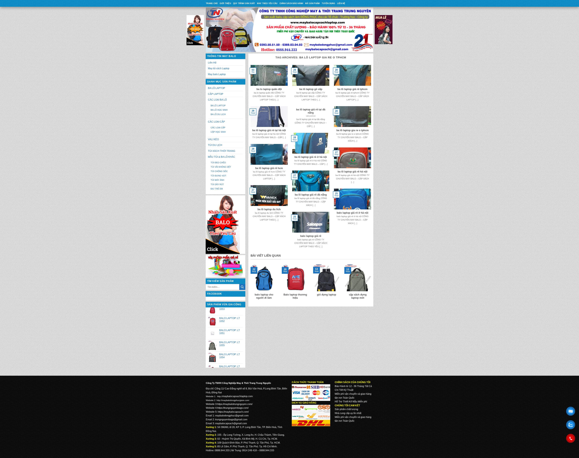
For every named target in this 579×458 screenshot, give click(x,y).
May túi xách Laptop (218, 68)
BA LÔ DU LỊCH (218, 114)
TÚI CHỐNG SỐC (219, 171)
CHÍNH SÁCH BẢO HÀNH (291, 3)
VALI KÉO (213, 139)
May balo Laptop (217, 74)
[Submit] (242, 287)
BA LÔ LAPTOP (216, 88)
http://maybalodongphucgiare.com (233, 400)
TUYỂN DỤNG (328, 3)
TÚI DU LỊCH (215, 145)
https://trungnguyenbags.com (232, 408)
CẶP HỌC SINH (218, 132)
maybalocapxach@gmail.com (231, 423)
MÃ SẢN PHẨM (312, 3)
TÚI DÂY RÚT (217, 184)
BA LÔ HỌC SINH (219, 110)
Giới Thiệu (225, 3)
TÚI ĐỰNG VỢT (218, 175)
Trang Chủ (212, 3)
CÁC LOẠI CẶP (216, 121)
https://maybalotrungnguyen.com (234, 404)
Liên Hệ (341, 3)
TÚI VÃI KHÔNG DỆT (221, 167)
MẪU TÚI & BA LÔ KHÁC (221, 157)
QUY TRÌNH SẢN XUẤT (244, 3)
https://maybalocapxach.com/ (233, 412)
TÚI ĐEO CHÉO (218, 162)
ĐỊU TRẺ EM (217, 189)
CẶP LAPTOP (215, 94)
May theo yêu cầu (267, 3)
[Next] (371, 284)
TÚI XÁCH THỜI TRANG (221, 151)
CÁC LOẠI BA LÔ (217, 99)
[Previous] (250, 284)
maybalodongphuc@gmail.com (231, 415)
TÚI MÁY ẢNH (217, 180)
